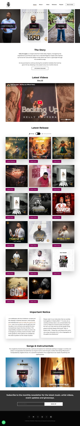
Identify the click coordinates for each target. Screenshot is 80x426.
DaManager (53, 420)
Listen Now (33, 161)
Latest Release (11, 161)
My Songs (50, 26)
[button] (40, 68)
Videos (23, 26)
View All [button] (40, 80)
